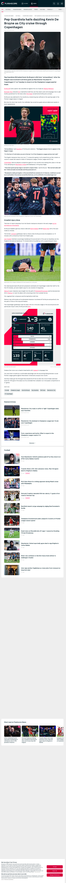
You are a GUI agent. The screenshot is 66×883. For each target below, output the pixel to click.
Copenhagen (7, 162)
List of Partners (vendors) (7, 879)
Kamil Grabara (34, 228)
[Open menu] (62, 3)
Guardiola (19, 149)
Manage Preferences (55, 875)
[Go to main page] (10, 3)
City (19, 92)
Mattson (10, 293)
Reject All (54, 870)
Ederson (6, 291)
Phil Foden (29, 94)
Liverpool (13, 234)
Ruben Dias (46, 228)
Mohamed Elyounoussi (41, 291)
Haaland (35, 370)
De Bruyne (7, 88)
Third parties (37, 871)
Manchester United (20, 164)
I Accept (55, 866)
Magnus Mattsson (49, 88)
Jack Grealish (8, 239)
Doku (29, 306)
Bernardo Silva (8, 92)
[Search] (54, 3)
